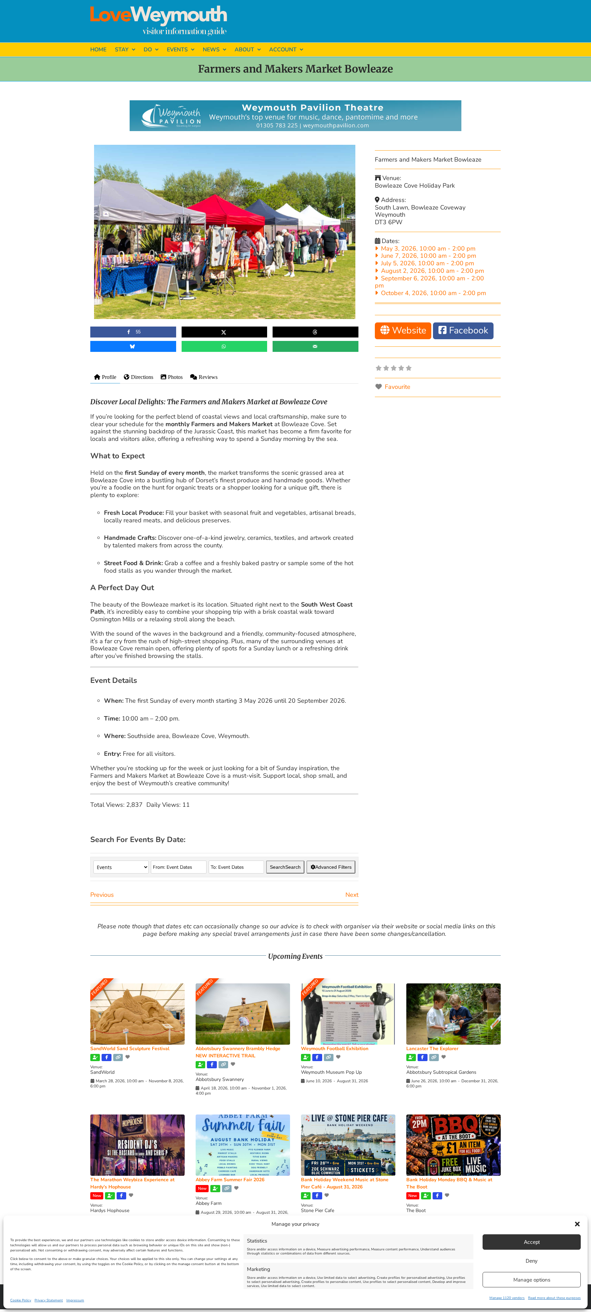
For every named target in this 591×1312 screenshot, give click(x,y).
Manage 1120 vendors (507, 1298)
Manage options (531, 1279)
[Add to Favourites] (128, 1057)
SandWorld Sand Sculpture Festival (129, 1048)
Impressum (75, 1300)
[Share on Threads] (315, 332)
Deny (532, 1261)
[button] (577, 1224)
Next (351, 895)
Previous (102, 895)
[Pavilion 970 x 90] (295, 103)
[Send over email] (315, 346)
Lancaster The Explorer (432, 1048)
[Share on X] (224, 332)
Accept (532, 1242)
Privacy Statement (49, 1300)
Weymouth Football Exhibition (334, 1048)
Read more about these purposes (554, 1298)
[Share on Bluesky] (133, 346)
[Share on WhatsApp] (224, 346)
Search (285, 867)
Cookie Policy (20, 1300)
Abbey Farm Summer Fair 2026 (230, 1179)
